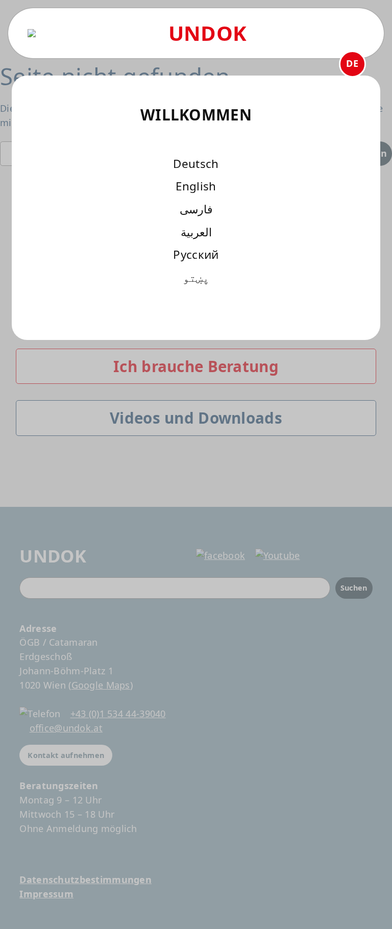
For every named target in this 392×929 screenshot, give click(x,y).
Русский (195, 254)
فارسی (196, 209)
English (196, 186)
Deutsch (195, 164)
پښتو (196, 277)
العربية (196, 232)
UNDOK (207, 33)
